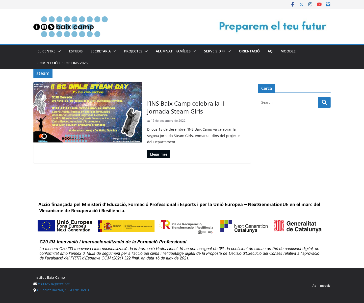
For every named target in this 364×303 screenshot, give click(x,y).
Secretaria (101, 51)
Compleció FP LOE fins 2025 (62, 63)
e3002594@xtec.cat (54, 283)
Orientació (249, 51)
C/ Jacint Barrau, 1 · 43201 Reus (63, 290)
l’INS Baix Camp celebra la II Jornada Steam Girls (186, 107)
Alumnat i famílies (173, 51)
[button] (58, 51)
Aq (270, 51)
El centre (46, 51)
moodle (288, 51)
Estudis (76, 51)
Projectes (133, 51)
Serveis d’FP (215, 51)
